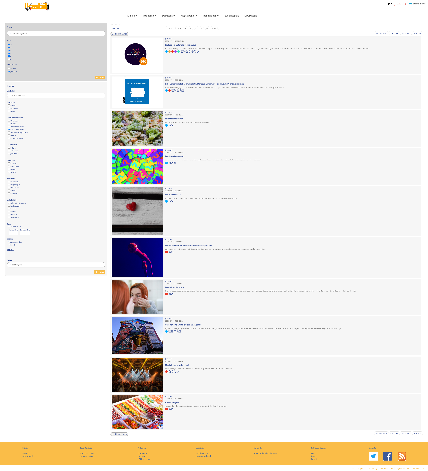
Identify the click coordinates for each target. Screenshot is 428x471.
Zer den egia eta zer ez (174, 156)
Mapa (371, 468)
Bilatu (102, 77)
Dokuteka (13, 69)
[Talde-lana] (190, 51)
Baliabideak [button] (210, 15)
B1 (11, 51)
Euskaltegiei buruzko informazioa (265, 453)
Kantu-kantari (15, 209)
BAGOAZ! (13, 163)
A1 (11, 45)
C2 (11, 59)
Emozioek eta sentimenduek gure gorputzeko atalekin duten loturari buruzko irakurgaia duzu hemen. (201, 198)
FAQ (354, 468)
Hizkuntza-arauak (16, 138)
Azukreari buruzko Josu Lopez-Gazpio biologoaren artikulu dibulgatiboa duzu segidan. (195, 406)
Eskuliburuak (142, 453)
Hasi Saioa (399, 4)
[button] (119, 34)
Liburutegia (250, 15)
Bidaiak (13, 190)
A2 (11, 48)
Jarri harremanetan (384, 468)
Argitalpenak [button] (188, 15)
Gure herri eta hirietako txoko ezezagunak (183, 325)
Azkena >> (417, 33)
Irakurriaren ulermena (18, 129)
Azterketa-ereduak (86, 456)
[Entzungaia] (184, 51)
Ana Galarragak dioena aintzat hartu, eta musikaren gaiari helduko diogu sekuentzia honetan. (198, 369)
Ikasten (313, 456)
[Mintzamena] (195, 51)
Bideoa (12, 105)
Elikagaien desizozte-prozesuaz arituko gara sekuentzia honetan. (188, 122)
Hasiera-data (13, 230)
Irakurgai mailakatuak (18, 203)
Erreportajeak (15, 185)
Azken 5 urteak (15, 227)
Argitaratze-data (16, 242)
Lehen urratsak (27, 456)
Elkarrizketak (14, 182)
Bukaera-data (25, 230)
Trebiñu (13, 172)
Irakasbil (314, 459)
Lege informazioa (403, 468)
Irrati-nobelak (15, 206)
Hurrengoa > (406, 33)
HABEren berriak (144, 459)
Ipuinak (12, 212)
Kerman (13, 169)
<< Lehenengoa (381, 33)
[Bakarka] (192, 51)
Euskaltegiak (232, 15)
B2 (11, 53)
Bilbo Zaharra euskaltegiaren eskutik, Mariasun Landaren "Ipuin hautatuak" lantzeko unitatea (204, 84)
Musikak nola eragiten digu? (177, 365)
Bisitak (12, 245)
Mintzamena (14, 121)
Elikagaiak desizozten (174, 118)
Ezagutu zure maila (87, 453)
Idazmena (13, 124)
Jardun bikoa (14, 154)
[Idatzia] (187, 51)
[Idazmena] (198, 51)
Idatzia (12, 111)
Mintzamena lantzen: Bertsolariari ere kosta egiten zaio (188, 245)
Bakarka (13, 148)
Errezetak (13, 215)
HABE (313, 453)
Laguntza (362, 468)
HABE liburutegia (202, 453)
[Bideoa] (182, 51)
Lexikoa (13, 135)
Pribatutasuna (419, 468)
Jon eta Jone (14, 166)
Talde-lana (14, 151)
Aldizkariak (141, 456)
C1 (11, 56)
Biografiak (14, 193)
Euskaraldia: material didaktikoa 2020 (180, 45)
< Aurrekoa (394, 33)
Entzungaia (14, 108)
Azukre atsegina (172, 402)
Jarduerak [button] (148, 15)
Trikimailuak (14, 217)
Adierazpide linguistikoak (19, 132)
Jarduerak (13, 71)
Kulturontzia (14, 188)
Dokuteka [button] (167, 15)
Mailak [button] (131, 15)
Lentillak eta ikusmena (174, 287)
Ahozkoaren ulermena (18, 127)
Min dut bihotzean (173, 194)
